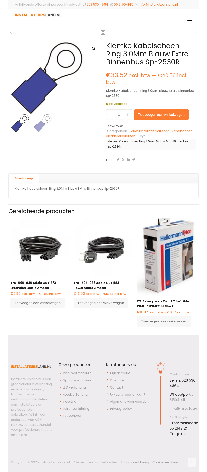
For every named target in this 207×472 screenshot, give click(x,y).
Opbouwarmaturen (77, 380)
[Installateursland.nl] (38, 19)
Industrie (69, 401)
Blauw (133, 131)
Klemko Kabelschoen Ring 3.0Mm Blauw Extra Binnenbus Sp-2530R (148, 144)
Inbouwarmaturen (76, 373)
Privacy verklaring (134, 462)
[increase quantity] (127, 114)
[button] (94, 49)
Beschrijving (24, 178)
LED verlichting (74, 387)
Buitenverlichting (75, 408)
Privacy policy (121, 408)
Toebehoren (72, 415)
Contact (116, 387)
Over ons (117, 380)
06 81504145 (123, 4)
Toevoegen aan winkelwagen (161, 114)
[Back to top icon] (192, 462)
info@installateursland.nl (158, 4)
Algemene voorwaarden (129, 401)
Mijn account (120, 373)
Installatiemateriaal (154, 131)
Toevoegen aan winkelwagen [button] (37, 303)
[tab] (24, 178)
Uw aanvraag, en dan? (127, 394)
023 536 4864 (97, 4)
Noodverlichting (75, 394)
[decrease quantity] (110, 114)
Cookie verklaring (166, 462)
